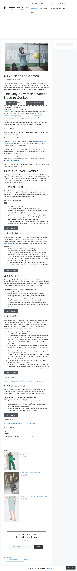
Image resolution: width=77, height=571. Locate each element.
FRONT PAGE (34, 3)
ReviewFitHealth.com (19, 7)
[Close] (5, 203)
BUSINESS (62, 3)
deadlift (30, 322)
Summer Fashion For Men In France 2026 (30, 472)
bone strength (15, 115)
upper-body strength (39, 280)
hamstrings (35, 191)
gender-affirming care (12, 160)
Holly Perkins (11, 102)
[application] (26, 202)
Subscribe (38, 546)
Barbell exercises (9, 389)
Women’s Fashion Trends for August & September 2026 (33, 496)
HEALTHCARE (53, 3)
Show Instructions (11, 228)
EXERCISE (34, 8)
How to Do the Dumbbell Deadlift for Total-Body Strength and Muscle (25, 381)
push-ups (33, 239)
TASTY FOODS (44, 8)
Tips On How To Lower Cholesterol (15, 561)
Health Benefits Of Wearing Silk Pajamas (30, 453)
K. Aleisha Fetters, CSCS (34, 102)
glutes (27, 191)
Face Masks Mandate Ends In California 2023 (17, 559)
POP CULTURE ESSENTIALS (58, 8)
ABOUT (33, 12)
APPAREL (43, 3)
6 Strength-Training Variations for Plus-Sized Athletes (20, 423)
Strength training (9, 111)
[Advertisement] (38, 27)
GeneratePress (50, 568)
